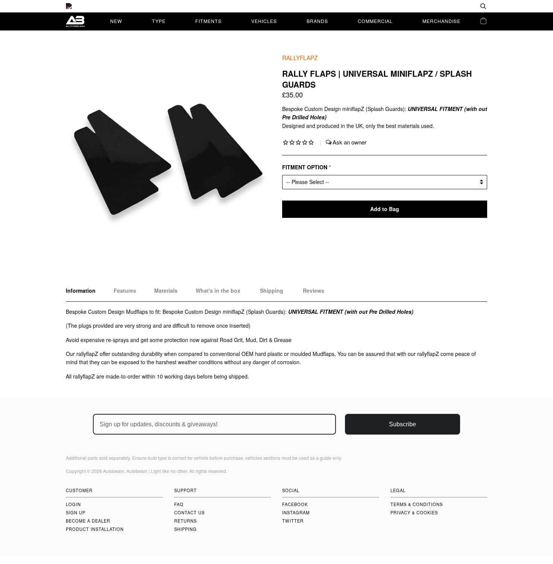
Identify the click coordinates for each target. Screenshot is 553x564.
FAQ (179, 504)
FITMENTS (208, 21)
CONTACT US (189, 512)
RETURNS (185, 521)
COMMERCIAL (375, 21)
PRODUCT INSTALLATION (95, 529)
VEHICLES (264, 21)
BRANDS (317, 21)
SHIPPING (185, 529)
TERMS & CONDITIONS (416, 504)
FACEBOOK (295, 504)
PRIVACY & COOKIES (414, 512)
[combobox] (459, 6)
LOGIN (73, 504)
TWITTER (293, 521)
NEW (116, 21)
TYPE (159, 21)
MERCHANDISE (441, 21)
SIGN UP (75, 512)
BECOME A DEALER (88, 521)
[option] (276, 6)
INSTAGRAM (296, 512)
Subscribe (402, 424)
